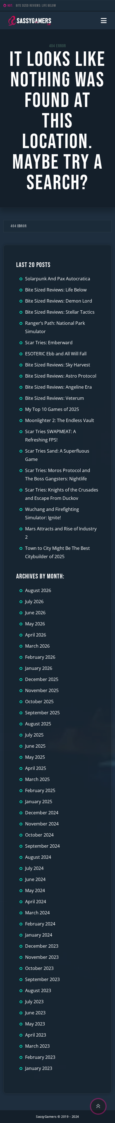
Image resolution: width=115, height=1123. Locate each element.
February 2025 (40, 790)
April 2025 (35, 768)
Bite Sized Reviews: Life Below (56, 290)
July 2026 (34, 601)
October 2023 (39, 968)
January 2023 (38, 1068)
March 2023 (37, 1046)
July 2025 (34, 735)
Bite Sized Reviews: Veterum (54, 398)
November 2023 (42, 957)
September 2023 (42, 979)
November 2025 (42, 690)
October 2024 (39, 835)
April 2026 (35, 635)
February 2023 (40, 1057)
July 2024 (34, 868)
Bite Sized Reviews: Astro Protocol (60, 376)
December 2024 (41, 813)
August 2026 (38, 590)
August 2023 (38, 990)
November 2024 (42, 824)
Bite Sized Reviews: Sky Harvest (57, 365)
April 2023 (35, 1035)
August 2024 (38, 857)
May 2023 (35, 1024)
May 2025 (35, 757)
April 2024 (35, 902)
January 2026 (38, 668)
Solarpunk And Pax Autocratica (57, 279)
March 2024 (37, 913)
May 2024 (35, 890)
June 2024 (35, 879)
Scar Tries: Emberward (49, 343)
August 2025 (38, 724)
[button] (104, 20)
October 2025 (39, 701)
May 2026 (35, 624)
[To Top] (98, 1106)
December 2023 (41, 946)
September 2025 (42, 713)
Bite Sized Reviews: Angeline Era (58, 387)
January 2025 (38, 801)
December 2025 (41, 679)
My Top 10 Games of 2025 (52, 409)
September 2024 (42, 846)
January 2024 (38, 935)
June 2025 (35, 746)
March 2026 (37, 646)
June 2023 (35, 1013)
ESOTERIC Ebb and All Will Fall (56, 354)
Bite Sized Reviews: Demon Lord (37, 6)
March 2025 (37, 779)
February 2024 (40, 924)
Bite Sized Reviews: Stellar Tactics (60, 312)
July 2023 (34, 1002)
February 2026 (40, 657)
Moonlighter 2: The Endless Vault (59, 420)
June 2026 (35, 613)
